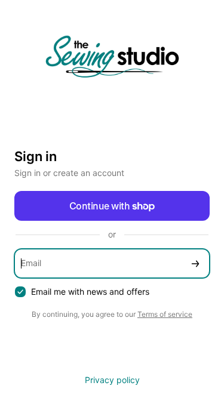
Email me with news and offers (90, 291)
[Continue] (195, 263)
